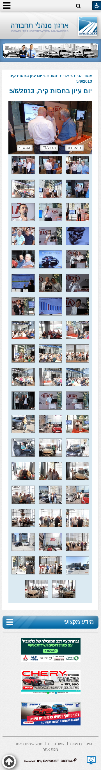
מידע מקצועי (78, 622)
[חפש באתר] (78, 6)
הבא (26, 148)
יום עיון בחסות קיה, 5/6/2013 (50, 91)
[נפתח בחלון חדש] (91, 760)
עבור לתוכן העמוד (50, 16)
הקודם (73, 148)
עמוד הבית (83, 75)
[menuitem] (81, 743)
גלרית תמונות (58, 75)
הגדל (51, 148)
